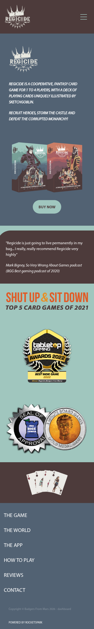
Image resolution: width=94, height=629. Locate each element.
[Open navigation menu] (83, 17)
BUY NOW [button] (47, 206)
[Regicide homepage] (41, 17)
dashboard (64, 609)
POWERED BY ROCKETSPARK (25, 622)
